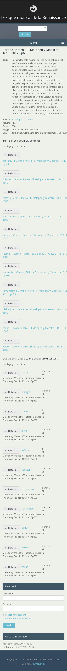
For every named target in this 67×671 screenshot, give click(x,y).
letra (24, 430)
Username (9, 593)
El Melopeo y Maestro (23, 119)
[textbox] (32, 28)
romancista (28, 508)
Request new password (17, 618)
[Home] (33, 11)
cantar (25, 372)
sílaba (24, 528)
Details (12, 154)
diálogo (25, 392)
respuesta (27, 489)
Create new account (15, 614)
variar (24, 547)
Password (9, 604)
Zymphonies (39, 663)
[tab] (11, 155)
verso (24, 566)
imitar (24, 411)
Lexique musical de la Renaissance (33, 17)
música (25, 450)
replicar (25, 469)
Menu (33, 42)
